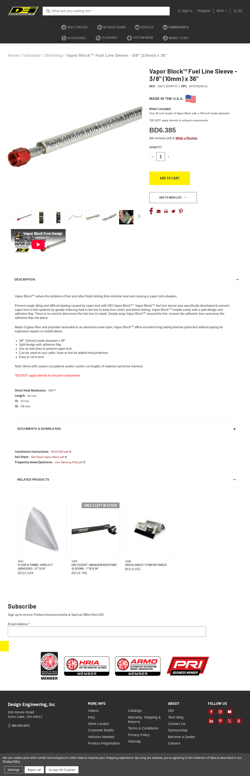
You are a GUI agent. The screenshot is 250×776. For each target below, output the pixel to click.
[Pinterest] (181, 211)
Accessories (76, 38)
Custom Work (143, 38)
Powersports (179, 27)
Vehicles (147, 27)
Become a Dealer (181, 737)
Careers (174, 743)
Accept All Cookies (62, 770)
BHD (221, 11)
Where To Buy (178, 38)
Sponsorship (178, 730)
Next (138, 217)
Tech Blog (175, 717)
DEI (171, 711)
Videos (93, 711)
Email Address (19, 624)
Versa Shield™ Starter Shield (146, 565)
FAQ (91, 717)
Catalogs (135, 711)
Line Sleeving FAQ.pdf (68, 462)
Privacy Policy (139, 735)
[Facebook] (151, 211)
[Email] (159, 211)
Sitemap (134, 741)
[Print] (166, 211)
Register (204, 11)
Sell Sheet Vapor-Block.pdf (47, 457)
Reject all (34, 770)
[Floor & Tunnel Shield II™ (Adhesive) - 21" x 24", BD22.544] (42, 529)
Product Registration (104, 743)
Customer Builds (101, 730)
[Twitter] (173, 211)
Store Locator (98, 724)
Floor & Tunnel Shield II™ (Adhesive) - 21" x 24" (35, 567)
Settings (14, 770)
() (239, 11)
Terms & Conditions (143, 728)
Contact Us (176, 724)
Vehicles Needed (101, 737)
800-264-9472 (20, 725)
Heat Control (77, 27)
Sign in (187, 11)
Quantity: (155, 147)
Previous (11, 217)
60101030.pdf (59, 451)
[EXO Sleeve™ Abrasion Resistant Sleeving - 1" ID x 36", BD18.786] (96, 529)
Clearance (109, 38)
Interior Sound (114, 27)
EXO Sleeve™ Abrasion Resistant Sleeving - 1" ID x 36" (94, 567)
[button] (184, 138)
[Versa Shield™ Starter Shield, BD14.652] (149, 529)
